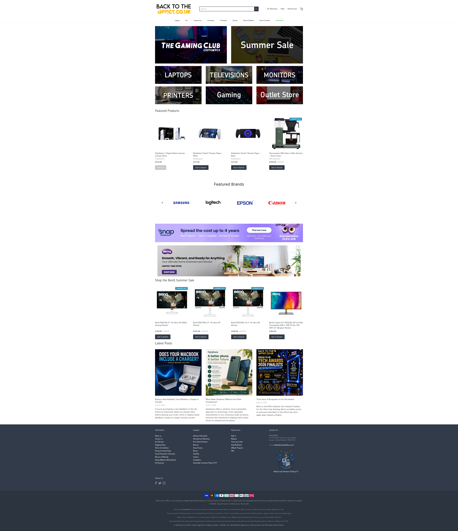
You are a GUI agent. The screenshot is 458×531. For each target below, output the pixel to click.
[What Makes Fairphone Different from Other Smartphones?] (229, 372)
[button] (162, 203)
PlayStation (160, 159)
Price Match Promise (200, 442)
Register (234, 439)
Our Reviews (159, 442)
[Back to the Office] (174, 9)
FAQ (232, 451)
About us (158, 436)
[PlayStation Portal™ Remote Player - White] (210, 133)
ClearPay (196, 454)
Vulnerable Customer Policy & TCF (205, 463)
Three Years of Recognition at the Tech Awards (275, 399)
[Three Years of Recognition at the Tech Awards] (279, 372)
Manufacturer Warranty (201, 439)
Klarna (195, 451)
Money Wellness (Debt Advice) (165, 460)
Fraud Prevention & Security (165, 454)
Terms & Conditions (162, 448)
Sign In (233, 436)
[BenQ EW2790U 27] (210, 303)
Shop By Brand (236, 445)
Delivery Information (200, 436)
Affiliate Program (237, 448)
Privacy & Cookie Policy (163, 451)
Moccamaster (275, 159)
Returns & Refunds (161, 457)
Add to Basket (200, 168)
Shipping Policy (160, 445)
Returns (196, 445)
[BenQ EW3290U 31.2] (248, 303)
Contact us (159, 439)
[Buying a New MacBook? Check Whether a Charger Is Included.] (178, 372)
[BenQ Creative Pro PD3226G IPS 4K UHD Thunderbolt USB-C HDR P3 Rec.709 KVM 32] (286, 303)
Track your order (237, 442)
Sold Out (160, 168)
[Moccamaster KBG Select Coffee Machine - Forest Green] (286, 133)
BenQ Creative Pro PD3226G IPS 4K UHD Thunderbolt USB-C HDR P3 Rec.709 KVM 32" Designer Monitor (286, 325)
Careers (195, 457)
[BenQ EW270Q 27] (172, 303)
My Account (292, 9)
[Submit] (256, 9)
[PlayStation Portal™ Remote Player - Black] (248, 133)
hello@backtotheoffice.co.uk (284, 445)
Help (282, 9)
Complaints (197, 460)
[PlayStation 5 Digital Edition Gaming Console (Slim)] (172, 133)
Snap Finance (198, 448)
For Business (272, 9)
